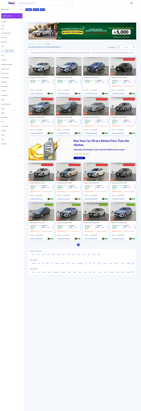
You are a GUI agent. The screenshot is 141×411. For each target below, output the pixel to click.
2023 (42, 9)
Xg (38, 263)
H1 (52, 263)
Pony (105, 263)
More (131, 52)
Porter (99, 263)
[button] (129, 47)
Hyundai (28, 9)
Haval (69, 272)
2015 (84, 254)
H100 (57, 263)
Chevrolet (56, 272)
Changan (63, 272)
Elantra (62, 263)
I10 (86, 263)
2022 (48, 254)
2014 (89, 254)
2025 (38, 254)
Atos (68, 263)
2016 (79, 254)
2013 (94, 254)
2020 (58, 254)
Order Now (79, 158)
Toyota (33, 272)
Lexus (80, 272)
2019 (63, 254)
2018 (68, 254)
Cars (34, 44)
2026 (33, 254)
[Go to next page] (90, 245)
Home (29, 44)
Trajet (110, 263)
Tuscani (116, 263)
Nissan (43, 272)
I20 (90, 263)
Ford (94, 272)
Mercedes (111, 272)
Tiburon (129, 263)
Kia (38, 272)
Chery (105, 272)
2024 (43, 254)
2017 (73, 254)
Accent (35, 9)
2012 (99, 254)
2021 (53, 254)
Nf (42, 263)
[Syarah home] (11, 3)
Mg (89, 272)
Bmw (118, 272)
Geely (123, 272)
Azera (73, 263)
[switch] (118, 47)
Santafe (33, 263)
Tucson (122, 263)
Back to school (7, 16)
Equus (47, 263)
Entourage (80, 263)
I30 (94, 263)
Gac (85, 272)
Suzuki (49, 272)
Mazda (74, 272)
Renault (129, 272)
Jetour (99, 272)
